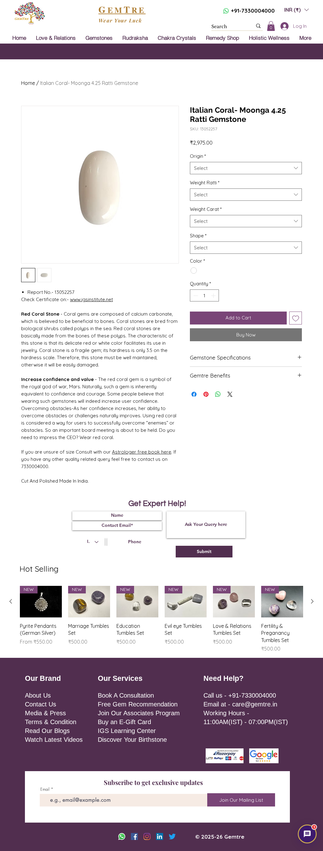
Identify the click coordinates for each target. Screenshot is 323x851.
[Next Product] (312, 601)
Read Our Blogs (47, 730)
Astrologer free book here (141, 452)
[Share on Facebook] (194, 394)
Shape (198, 236)
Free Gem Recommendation (138, 704)
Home (28, 83)
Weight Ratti (205, 183)
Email (45, 789)
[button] (296, 9)
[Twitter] (172, 836)
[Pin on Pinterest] (206, 394)
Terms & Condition (50, 721)
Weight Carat (206, 209)
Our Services (120, 678)
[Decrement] (195, 295)
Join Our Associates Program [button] (139, 713)
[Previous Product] (11, 601)
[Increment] (214, 295)
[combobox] (246, 168)
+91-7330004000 (253, 10)
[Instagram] (147, 836)
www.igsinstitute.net (91, 299)
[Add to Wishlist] (295, 318)
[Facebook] (134, 836)
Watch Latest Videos (54, 739)
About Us (38, 695)
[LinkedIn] (159, 836)
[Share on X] (230, 394)
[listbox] (296, 9)
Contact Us (40, 704)
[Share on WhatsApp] (218, 394)
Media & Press (45, 713)
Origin (198, 156)
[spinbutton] (204, 295)
